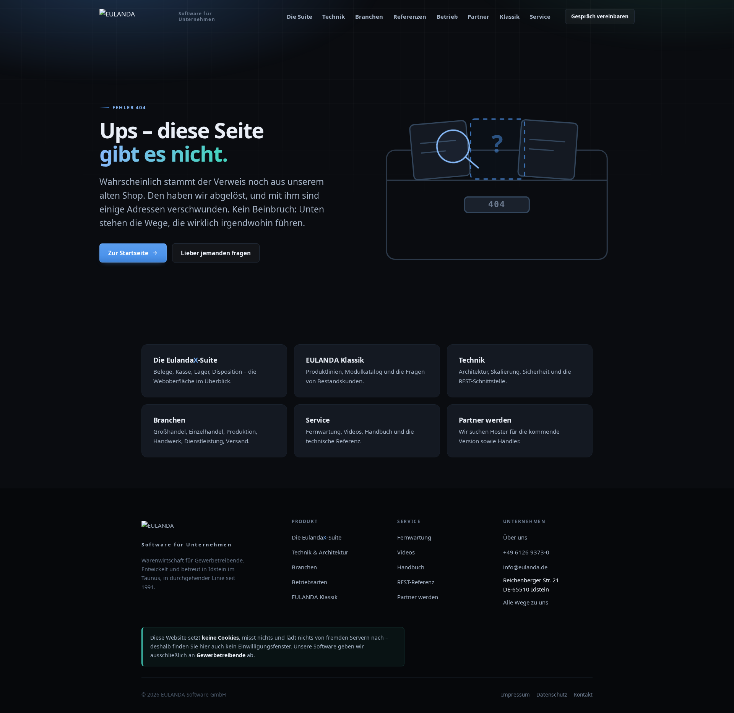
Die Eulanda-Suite (316, 537)
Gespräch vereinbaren (599, 16)
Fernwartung (414, 537)
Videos (406, 552)
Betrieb (447, 16)
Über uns (515, 537)
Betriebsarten (309, 582)
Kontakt (583, 694)
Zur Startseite (128, 253)
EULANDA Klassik (315, 597)
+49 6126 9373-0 (526, 552)
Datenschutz (551, 694)
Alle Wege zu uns (525, 602)
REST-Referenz (415, 582)
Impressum (515, 694)
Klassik (510, 16)
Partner (478, 16)
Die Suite (299, 16)
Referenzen (409, 16)
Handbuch (410, 567)
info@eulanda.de (525, 567)
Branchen (369, 16)
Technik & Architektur (320, 552)
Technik (333, 16)
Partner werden (417, 597)
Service (540, 16)
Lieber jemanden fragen (216, 253)
